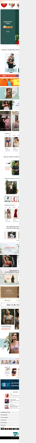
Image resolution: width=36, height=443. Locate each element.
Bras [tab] (9, 135)
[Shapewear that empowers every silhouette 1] (7, 199)
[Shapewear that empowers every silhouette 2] (14, 199)
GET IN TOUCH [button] (3, 425)
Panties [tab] (14, 135)
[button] (5, 27)
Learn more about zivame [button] (5, 412)
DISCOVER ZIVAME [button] (4, 422)
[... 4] (11, 279)
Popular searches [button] (4, 414)
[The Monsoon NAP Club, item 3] (12, 235)
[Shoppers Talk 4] (11, 372)
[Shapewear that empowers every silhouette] (18, 187)
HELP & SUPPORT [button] (4, 420)
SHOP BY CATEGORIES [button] (4, 417)
